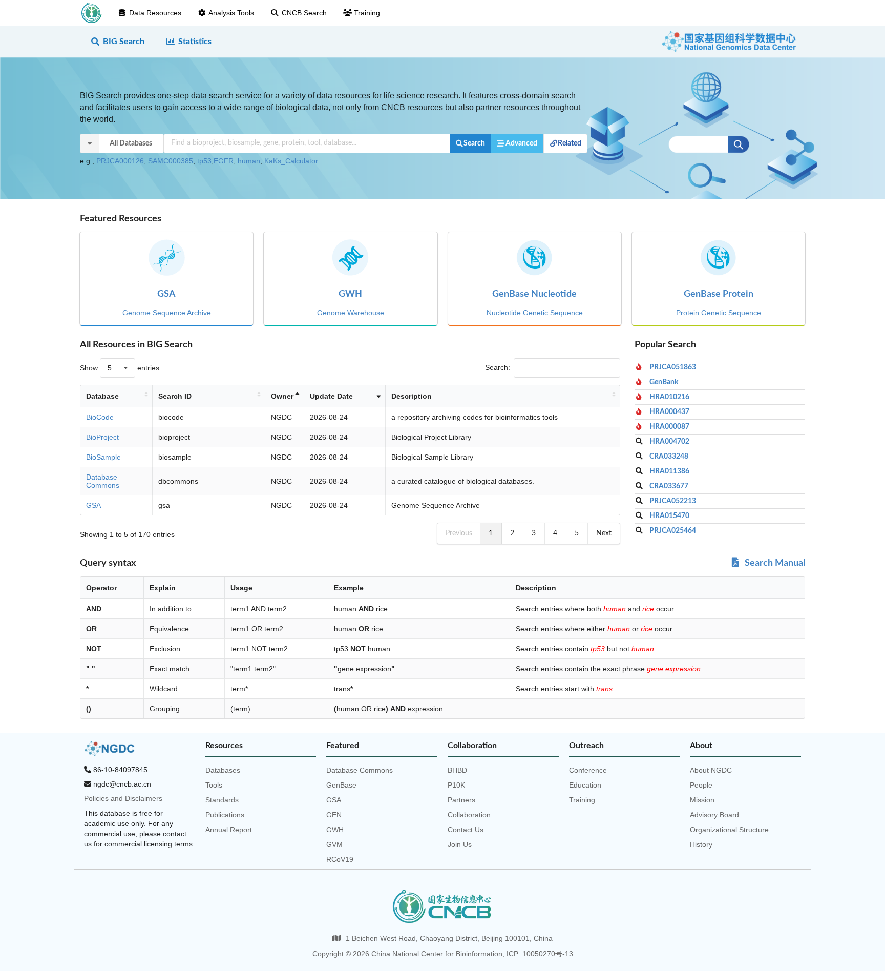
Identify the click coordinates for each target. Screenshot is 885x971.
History (701, 844)
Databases (222, 770)
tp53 (204, 161)
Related (569, 143)
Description (411, 396)
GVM (334, 844)
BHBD (457, 770)
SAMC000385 (170, 161)
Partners (461, 800)
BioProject (102, 437)
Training (367, 13)
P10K (456, 785)
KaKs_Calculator (291, 161)
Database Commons (102, 481)
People (701, 785)
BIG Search (123, 41)
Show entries (119, 368)
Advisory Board (714, 815)
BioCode (100, 417)
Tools (213, 785)
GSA (93, 505)
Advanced (521, 143)
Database (102, 396)
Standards (222, 800)
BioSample (103, 457)
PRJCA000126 (120, 161)
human (249, 161)
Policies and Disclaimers (123, 798)
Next (604, 533)
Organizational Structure (729, 829)
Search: (497, 367)
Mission (702, 800)
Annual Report (228, 829)
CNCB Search (304, 13)
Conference (588, 770)
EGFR (224, 161)
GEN (334, 815)
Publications (224, 815)
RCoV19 (339, 859)
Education (585, 785)
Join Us (460, 844)
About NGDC (711, 770)
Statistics (195, 41)
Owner (282, 396)
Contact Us (465, 829)
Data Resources (155, 13)
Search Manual (774, 563)
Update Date (331, 396)
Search (474, 143)
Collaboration (469, 815)
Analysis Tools (231, 13)
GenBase (341, 785)
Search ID (175, 396)
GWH (335, 829)
